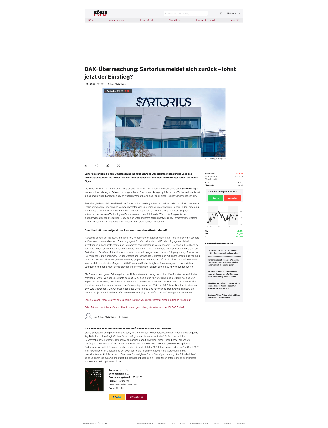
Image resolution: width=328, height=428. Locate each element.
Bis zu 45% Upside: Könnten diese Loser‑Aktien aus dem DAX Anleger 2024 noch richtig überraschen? (223, 274)
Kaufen (216, 198)
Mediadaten (241, 423)
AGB (173, 423)
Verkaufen (232, 198)
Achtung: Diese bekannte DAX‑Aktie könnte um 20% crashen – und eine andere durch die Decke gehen (223, 262)
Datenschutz (162, 423)
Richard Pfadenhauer (107, 317)
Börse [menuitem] (91, 20)
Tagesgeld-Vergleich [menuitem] (206, 20)
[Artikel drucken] (97, 165)
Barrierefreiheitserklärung (144, 423)
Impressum (227, 423)
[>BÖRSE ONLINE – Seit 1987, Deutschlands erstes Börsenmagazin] (100, 13)
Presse (182, 423)
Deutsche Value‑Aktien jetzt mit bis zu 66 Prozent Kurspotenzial (224, 296)
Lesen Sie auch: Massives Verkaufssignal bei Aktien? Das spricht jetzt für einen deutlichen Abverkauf (138, 300)
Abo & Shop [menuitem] (174, 20)
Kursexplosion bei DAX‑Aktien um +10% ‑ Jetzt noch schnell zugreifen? (224, 251)
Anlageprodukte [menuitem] (117, 20)
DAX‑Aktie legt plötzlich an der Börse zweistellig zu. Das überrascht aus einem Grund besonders (224, 285)
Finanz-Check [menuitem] (146, 20)
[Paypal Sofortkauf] (117, 397)
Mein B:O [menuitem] (235, 20)
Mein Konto (235, 13)
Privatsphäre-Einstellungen (199, 423)
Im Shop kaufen (136, 397)
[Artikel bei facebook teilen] (108, 165)
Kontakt (216, 423)
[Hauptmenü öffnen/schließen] (89, 13)
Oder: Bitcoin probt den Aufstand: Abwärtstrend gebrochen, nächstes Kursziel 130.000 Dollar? (134, 307)
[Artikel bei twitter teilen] (118, 165)
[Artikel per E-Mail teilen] (86, 165)
